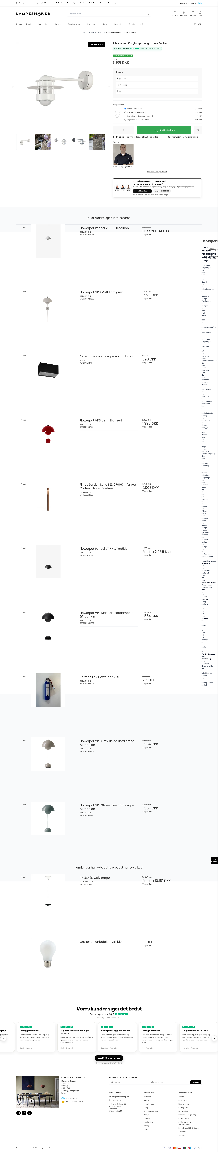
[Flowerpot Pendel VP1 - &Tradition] (48, 253)
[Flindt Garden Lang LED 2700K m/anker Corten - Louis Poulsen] (48, 510)
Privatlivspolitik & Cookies (189, 1128)
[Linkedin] (29, 1113)
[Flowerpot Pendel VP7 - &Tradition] (48, 574)
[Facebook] (18, 1113)
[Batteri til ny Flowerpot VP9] (48, 702)
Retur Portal (183, 1118)
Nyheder (147, 1097)
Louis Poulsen (149, 1104)
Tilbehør (147, 1118)
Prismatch (182, 1100)
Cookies (181, 1135)
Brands (147, 1100)
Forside (19, 1148)
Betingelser (183, 1107)
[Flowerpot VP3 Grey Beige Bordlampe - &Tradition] (48, 766)
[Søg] (148, 13)
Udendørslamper (151, 1111)
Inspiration (148, 1122)
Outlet (146, 1129)
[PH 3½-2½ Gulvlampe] (48, 903)
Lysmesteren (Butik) (187, 1115)
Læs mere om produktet (157, 172)
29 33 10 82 (116, 1100)
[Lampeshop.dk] (33, 13)
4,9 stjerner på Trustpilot (188, 3)
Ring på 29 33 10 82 (162, 191)
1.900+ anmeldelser (153, 48)
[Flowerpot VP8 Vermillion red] (48, 446)
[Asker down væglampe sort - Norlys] (48, 382)
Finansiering (183, 1104)
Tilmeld (195, 1082)
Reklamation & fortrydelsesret (184, 1123)
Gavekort (182, 1132)
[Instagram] (24, 1113)
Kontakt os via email (142, 191)
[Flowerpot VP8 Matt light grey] (48, 318)
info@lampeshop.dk (120, 1097)
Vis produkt (147, 234)
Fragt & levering (185, 1111)
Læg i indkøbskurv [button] (164, 130)
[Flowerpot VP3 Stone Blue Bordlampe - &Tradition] (48, 831)
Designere (148, 1115)
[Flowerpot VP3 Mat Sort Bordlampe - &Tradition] (48, 638)
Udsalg (146, 1126)
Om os (181, 1097)
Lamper (147, 1107)
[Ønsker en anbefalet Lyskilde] (48, 967)
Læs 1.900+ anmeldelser (109, 1058)
